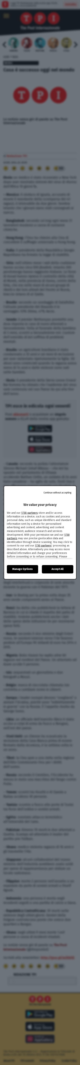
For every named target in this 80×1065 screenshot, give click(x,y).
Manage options (22, 569)
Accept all (57, 569)
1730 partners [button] (29, 512)
